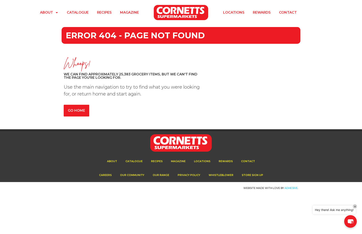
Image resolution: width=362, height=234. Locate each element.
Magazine (129, 12)
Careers (105, 175)
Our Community (132, 175)
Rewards (262, 12)
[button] (350, 221)
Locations (233, 12)
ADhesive (291, 188)
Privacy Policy (189, 175)
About (46, 12)
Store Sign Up (252, 175)
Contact (288, 12)
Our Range (161, 175)
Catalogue (78, 12)
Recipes (104, 12)
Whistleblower (221, 175)
